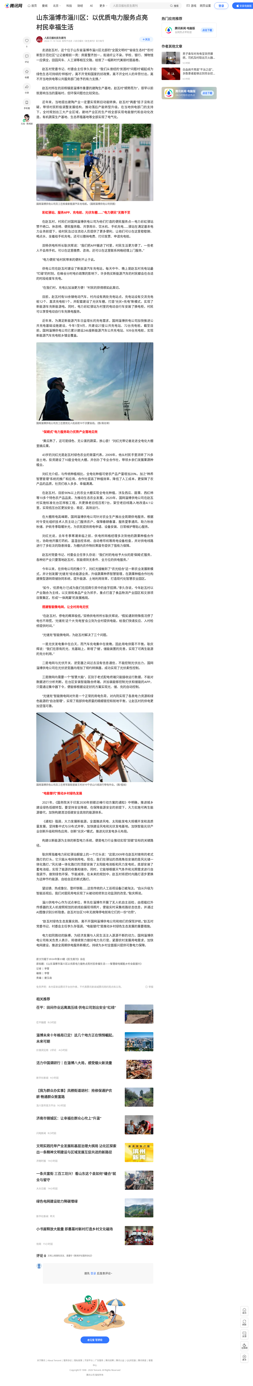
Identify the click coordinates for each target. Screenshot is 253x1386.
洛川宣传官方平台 (46, 1105)
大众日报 (41, 1188)
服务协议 (68, 1360)
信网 (38, 1244)
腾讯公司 (90, 1374)
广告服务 (99, 1360)
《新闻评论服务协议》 (82, 1255)
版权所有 (99, 1374)
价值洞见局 (42, 1050)
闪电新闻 (41, 1133)
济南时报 (41, 1161)
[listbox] (94, 1121)
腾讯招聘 (110, 1360)
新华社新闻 (42, 1078)
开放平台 (89, 1360)
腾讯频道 (142, 1360)
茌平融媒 (41, 1022)
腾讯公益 (120, 1360)
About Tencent (54, 1360)
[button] (207, 30)
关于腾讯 (41, 1360)
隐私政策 (78, 1360)
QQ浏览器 (131, 1360)
